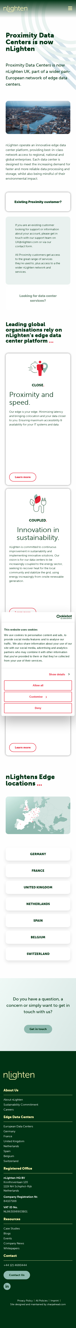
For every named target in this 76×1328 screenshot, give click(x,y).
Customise (36, 696)
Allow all (38, 685)
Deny (38, 707)
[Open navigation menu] (70, 8)
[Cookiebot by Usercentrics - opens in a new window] (56, 617)
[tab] (38, 201)
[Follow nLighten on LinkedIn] (7, 1286)
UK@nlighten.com (26, 242)
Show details (57, 674)
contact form (23, 246)
